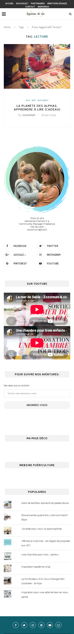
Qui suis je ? (22, 3)
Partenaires (38, 3)
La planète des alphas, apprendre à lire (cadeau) (37, 107)
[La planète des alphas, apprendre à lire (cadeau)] (37, 66)
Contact (30, 6)
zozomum (28, 115)
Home (7, 27)
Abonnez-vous (37, 405)
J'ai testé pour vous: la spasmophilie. (41, 528)
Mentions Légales (57, 3)
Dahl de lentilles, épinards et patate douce (45, 503)
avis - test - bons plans (37, 100)
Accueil (9, 3)
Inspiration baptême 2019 (35, 566)
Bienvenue (43, 6)
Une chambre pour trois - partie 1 (40, 554)
